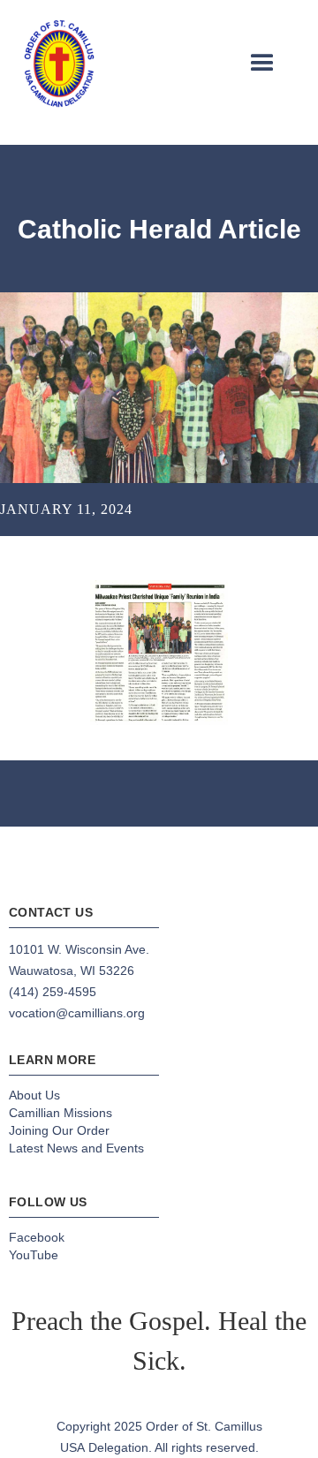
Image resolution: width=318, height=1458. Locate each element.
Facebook (36, 1237)
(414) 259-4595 (52, 992)
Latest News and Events (76, 1148)
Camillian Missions (60, 1113)
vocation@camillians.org (77, 1013)
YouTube (33, 1255)
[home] (59, 64)
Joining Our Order (59, 1130)
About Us (34, 1095)
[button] (262, 63)
